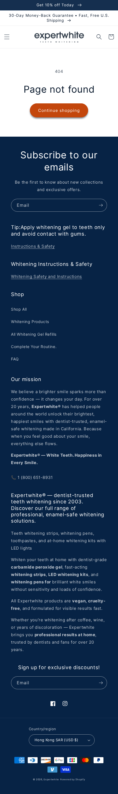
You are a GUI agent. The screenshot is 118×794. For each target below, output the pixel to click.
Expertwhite (51, 779)
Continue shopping (59, 110)
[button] (7, 37)
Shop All (19, 309)
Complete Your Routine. (34, 346)
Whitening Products (30, 321)
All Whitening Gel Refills (34, 334)
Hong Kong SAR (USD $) (56, 740)
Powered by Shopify (72, 779)
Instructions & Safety (33, 246)
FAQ (15, 359)
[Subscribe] (101, 205)
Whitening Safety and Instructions (46, 276)
